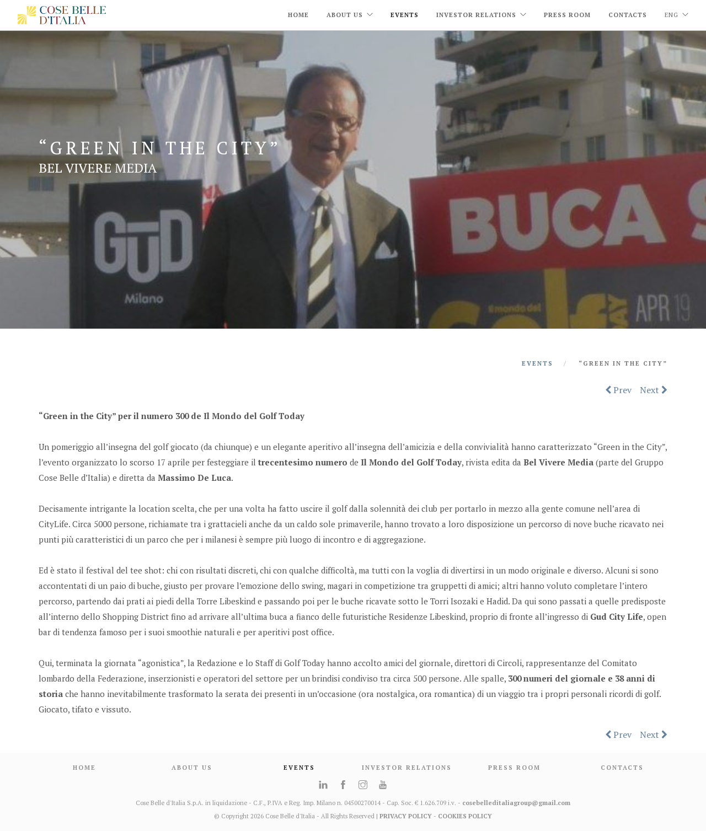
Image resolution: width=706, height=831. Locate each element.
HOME (298, 15)
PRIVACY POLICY (405, 816)
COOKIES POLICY (465, 816)
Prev (621, 390)
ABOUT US (192, 767)
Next (650, 390)
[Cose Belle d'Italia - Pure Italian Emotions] (62, 15)
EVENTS (405, 15)
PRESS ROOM (514, 767)
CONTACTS (622, 767)
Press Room (567, 15)
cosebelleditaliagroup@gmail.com (516, 803)
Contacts (627, 15)
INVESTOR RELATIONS (407, 767)
